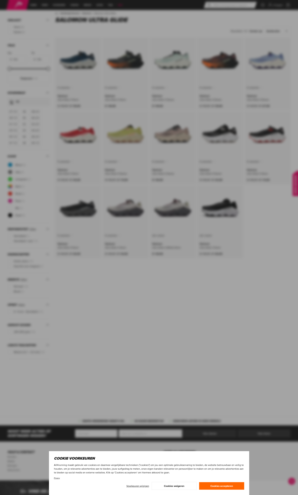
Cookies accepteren (221, 486)
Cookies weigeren (174, 486)
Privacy (57, 478)
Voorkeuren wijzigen (137, 486)
